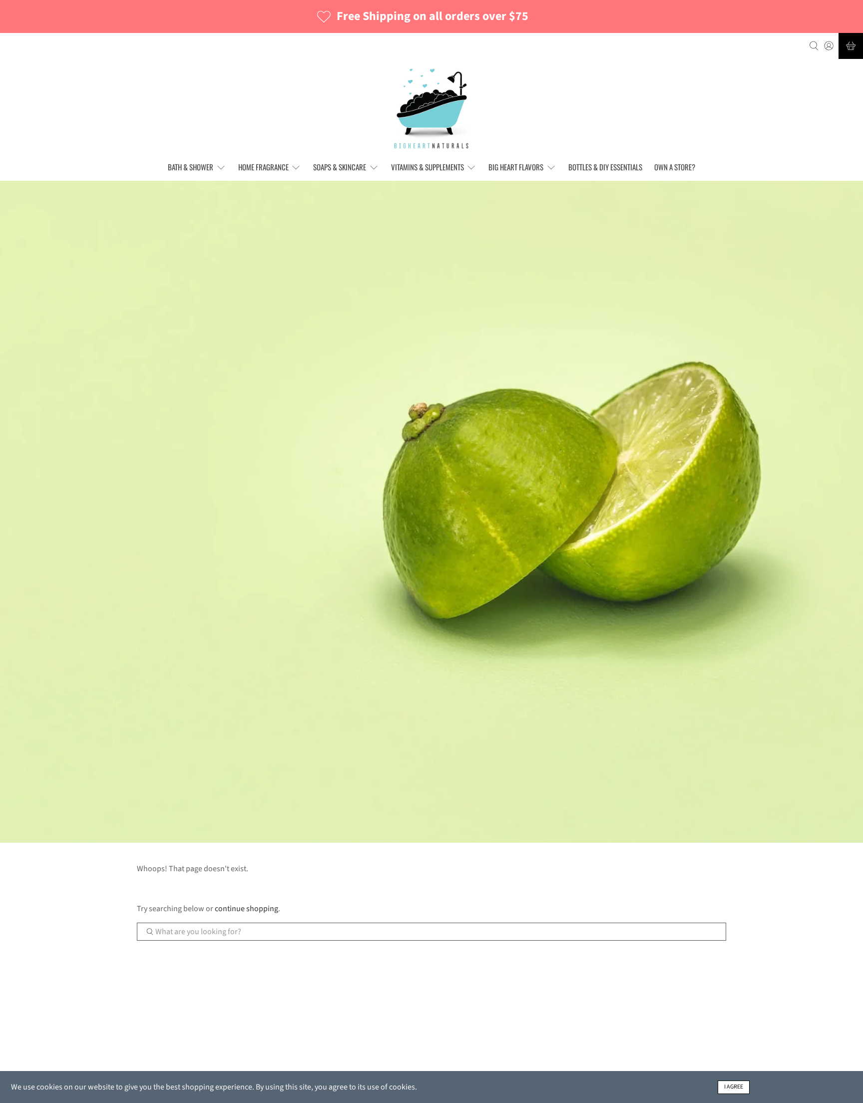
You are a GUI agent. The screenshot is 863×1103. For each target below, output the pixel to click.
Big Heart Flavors (515, 166)
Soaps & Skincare (339, 166)
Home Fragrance (263, 166)
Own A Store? (674, 166)
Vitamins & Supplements (427, 166)
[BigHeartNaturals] (432, 108)
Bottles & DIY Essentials (605, 166)
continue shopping (246, 908)
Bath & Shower (190, 166)
